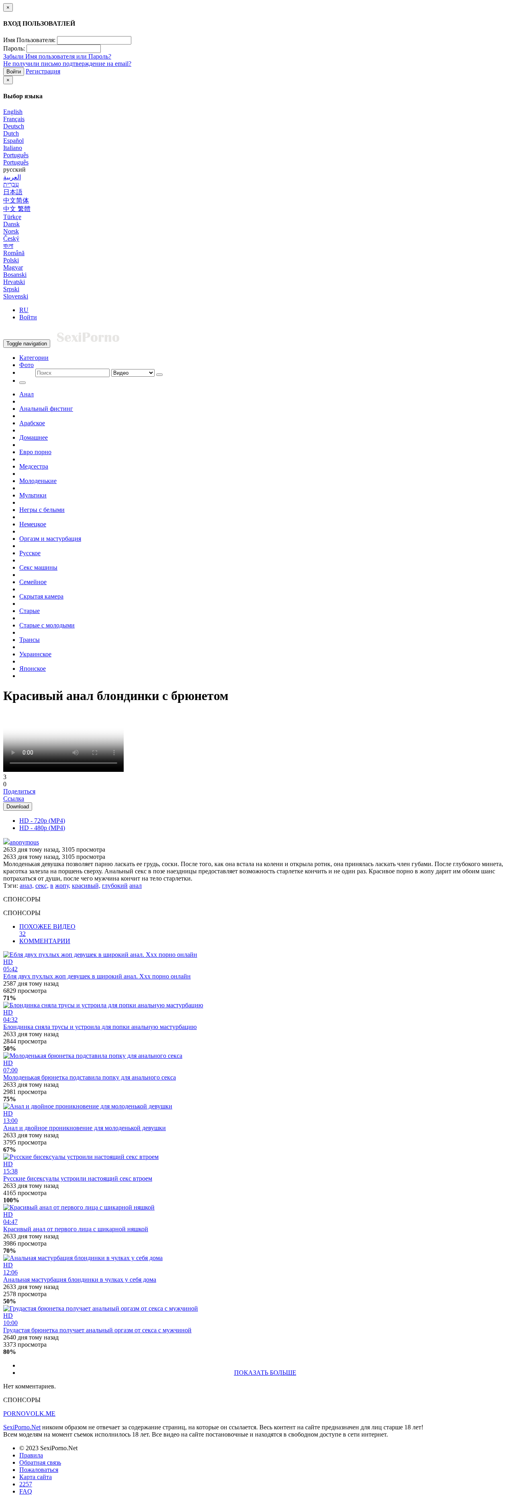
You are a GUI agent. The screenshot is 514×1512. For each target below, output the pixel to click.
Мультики (33, 495)
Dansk (11, 224)
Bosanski (15, 274)
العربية (12, 177)
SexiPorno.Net (22, 1427)
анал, (27, 885)
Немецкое (32, 524)
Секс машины (38, 567)
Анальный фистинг (46, 408)
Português (16, 155)
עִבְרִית (11, 184)
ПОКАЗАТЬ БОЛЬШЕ (265, 1372)
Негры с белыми (42, 509)
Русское (30, 553)
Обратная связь (40, 1462)
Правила (31, 1455)
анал (135, 885)
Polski (11, 260)
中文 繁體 (17, 208)
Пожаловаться (38, 1469)
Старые (29, 610)
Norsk (11, 231)
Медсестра (33, 466)
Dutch (11, 133)
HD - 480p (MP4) (42, 827)
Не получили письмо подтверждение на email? (67, 63)
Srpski (11, 289)
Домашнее (33, 437)
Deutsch (13, 126)
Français (13, 119)
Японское (32, 668)
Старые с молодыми (47, 625)
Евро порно (35, 452)
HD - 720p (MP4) (42, 820)
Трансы (29, 639)
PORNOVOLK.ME (29, 1413)
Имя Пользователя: (29, 40)
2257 (25, 1484)
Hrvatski (14, 281)
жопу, (62, 885)
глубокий (115, 885)
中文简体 (16, 200)
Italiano (12, 147)
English (12, 111)
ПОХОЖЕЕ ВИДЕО (47, 930)
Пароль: (14, 48)
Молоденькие (38, 480)
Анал (26, 394)
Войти (13, 72)
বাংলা (8, 245)
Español (13, 140)
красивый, (86, 885)
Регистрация (43, 71)
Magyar (13, 267)
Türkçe (12, 216)
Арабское (32, 423)
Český (11, 238)
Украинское (35, 654)
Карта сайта (35, 1476)
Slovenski (15, 296)
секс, (42, 885)
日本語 (12, 192)
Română (13, 253)
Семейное (33, 581)
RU (24, 309)
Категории (34, 357)
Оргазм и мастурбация (50, 538)
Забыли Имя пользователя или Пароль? (57, 56)
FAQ (25, 1491)
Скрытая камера (41, 596)
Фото (26, 364)
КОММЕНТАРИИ (44, 941)
